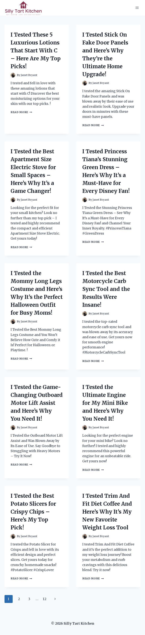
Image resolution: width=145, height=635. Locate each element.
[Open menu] (136, 8)
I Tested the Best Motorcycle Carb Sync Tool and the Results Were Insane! (106, 289)
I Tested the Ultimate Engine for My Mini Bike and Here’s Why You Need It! (105, 403)
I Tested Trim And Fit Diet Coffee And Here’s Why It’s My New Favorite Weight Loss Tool (107, 511)
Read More (21, 112)
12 (44, 599)
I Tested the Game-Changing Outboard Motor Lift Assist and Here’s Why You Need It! (37, 403)
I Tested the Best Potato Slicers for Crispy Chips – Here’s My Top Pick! (33, 511)
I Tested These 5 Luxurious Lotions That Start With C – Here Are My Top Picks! (36, 50)
